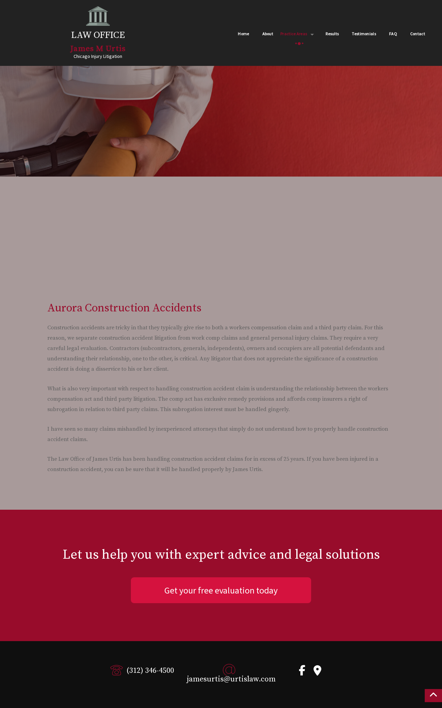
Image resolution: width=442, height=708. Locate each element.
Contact (417, 33)
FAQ (393, 33)
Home (243, 33)
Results (332, 33)
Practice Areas (293, 33)
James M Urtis (98, 49)
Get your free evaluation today (221, 590)
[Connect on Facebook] (302, 672)
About (267, 33)
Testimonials (364, 33)
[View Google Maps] (317, 672)
